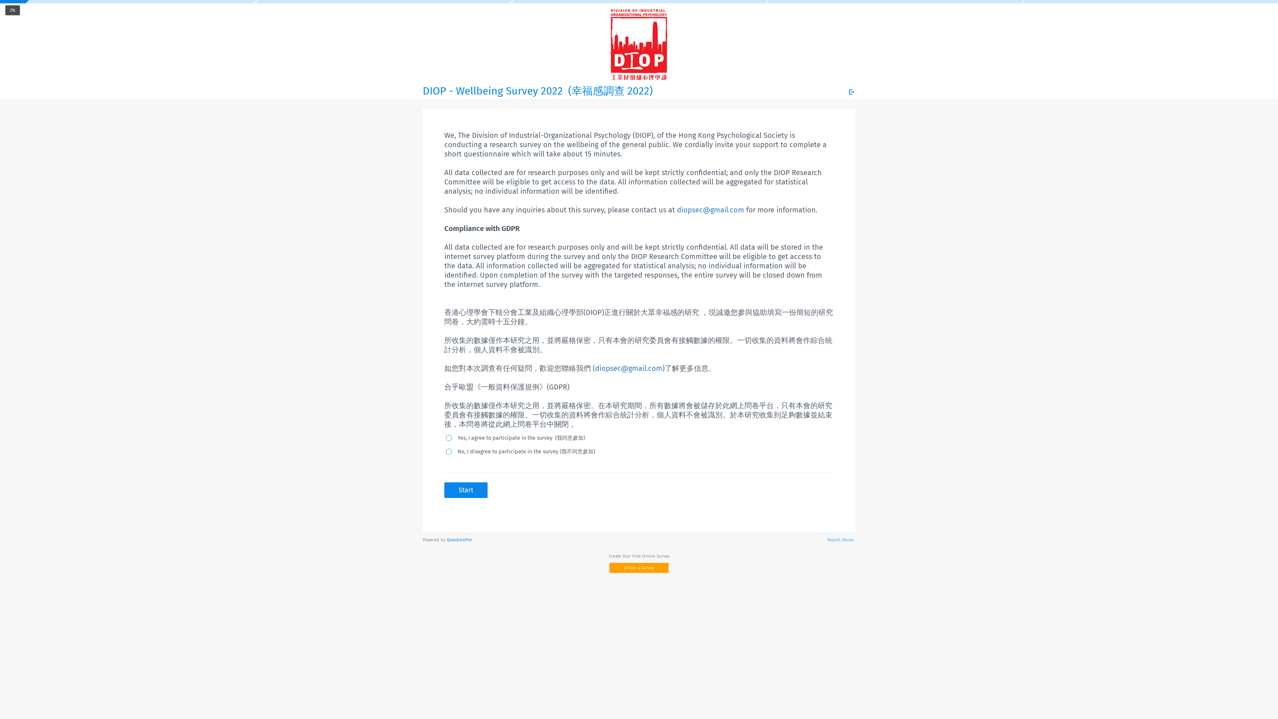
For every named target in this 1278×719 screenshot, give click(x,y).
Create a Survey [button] (639, 567)
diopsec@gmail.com (710, 209)
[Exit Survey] (851, 92)
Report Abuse (840, 539)
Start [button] (466, 490)
